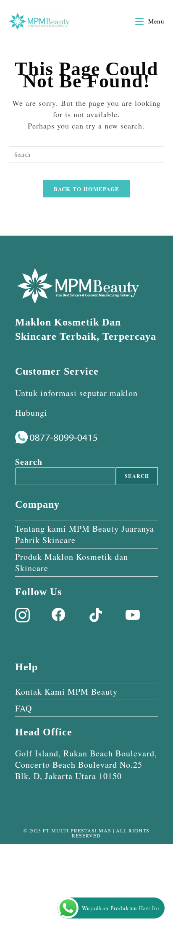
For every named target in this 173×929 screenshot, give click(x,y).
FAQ (23, 708)
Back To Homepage (87, 189)
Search (28, 462)
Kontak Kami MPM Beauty (66, 691)
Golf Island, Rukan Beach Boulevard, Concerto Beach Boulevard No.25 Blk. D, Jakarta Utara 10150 (86, 765)
